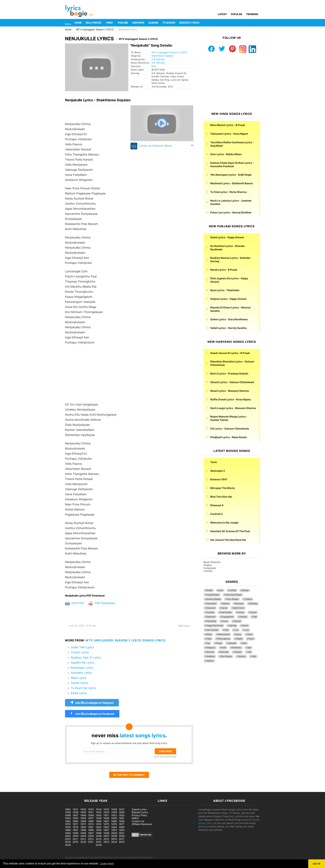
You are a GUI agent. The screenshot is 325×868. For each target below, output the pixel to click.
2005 (91, 835)
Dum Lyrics (226, 154)
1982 (98, 827)
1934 (99, 809)
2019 (75, 841)
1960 (114, 818)
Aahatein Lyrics (81, 672)
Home (78, 22)
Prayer (219, 643)
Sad (249, 647)
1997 (91, 833)
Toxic (213, 462)
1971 (75, 824)
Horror (245, 625)
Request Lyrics (189, 22)
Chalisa (248, 599)
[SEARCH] (258, 22)
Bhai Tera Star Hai (221, 496)
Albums (153, 22)
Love (246, 630)
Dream (253, 612)
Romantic (236, 647)
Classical (211, 608)
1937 (121, 809)
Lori (236, 630)
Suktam (210, 661)
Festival (243, 617)
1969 (122, 821)
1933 (91, 809)
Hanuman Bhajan (233, 595)
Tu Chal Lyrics (228, 192)
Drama (241, 612)
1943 (106, 812)
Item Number (212, 630)
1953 (122, 815)
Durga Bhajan (213, 595)
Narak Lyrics (223, 269)
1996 (83, 833)
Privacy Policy (139, 815)
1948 (83, 815)
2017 (121, 839)
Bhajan (245, 590)
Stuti (254, 656)
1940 (83, 812)
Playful (239, 639)
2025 (122, 841)
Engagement (227, 617)
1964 (83, 821)
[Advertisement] (97, 375)
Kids (226, 630)
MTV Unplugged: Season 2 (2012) (169, 52)
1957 (91, 818)
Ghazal (237, 621)
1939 (75, 812)
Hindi (109, 22)
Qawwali (232, 643)
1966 (99, 821)
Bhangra (239, 603)
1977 (121, 824)
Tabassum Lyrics (229, 133)
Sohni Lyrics (227, 237)
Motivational (224, 634)
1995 (75, 833)
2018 (68, 841)
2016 (114, 839)
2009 (122, 835)
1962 (68, 821)
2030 (99, 844)
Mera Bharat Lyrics (227, 125)
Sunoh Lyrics (79, 683)
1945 (122, 812)
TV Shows (168, 22)
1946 (68, 815)
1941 (90, 812)
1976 (114, 824)
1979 (75, 827)
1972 (83, 824)
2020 (83, 841)
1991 (106, 830)
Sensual (210, 652)
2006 (99, 835)
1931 (75, 809)
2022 (98, 841)
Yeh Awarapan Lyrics (231, 174)
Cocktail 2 (216, 514)
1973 (91, 824)
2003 (76, 835)
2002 (68, 835)
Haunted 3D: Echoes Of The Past (230, 531)
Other (249, 634)
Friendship (211, 621)
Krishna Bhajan (214, 599)
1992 (114, 830)
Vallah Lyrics (228, 328)
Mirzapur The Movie (222, 488)
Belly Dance (238, 608)
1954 (68, 818)
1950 (99, 815)
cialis (16, 790)
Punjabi (123, 22)
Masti (209, 634)
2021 (90, 841)
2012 (83, 839)
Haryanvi (138, 22)
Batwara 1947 (218, 479)
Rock (223, 647)
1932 (83, 809)
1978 (68, 827)
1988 (83, 830)
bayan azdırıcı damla (31, 790)
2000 (114, 833)
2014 (98, 839)
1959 (106, 818)
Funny (225, 621)
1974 (98, 824)
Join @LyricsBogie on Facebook (94, 713)
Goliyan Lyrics (228, 298)
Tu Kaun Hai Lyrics (83, 688)
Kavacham (211, 603)
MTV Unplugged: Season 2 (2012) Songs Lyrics (125, 640)
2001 (121, 833)
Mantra (226, 603)
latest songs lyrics (142, 735)
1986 (68, 830)
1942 (98, 812)
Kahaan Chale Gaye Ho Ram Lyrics (232, 164)
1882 (68, 809)
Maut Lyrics (78, 677)
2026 (68, 844)
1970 (68, 824)
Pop (208, 643)
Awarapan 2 (217, 470)
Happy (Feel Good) (215, 625)
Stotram (242, 656)
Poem (251, 639)
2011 (75, 839)
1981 (90, 827)
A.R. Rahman (158, 59)
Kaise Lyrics (79, 693)
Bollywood (93, 22)
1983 (106, 827)
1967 (106, 821)
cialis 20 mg (6, 790)
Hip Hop (232, 625)
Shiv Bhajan (226, 656)
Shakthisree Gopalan (162, 55)
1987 (75, 830)
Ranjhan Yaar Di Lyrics (86, 657)
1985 (122, 827)
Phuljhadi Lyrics (228, 437)
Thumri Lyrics (80, 652)
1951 (106, 815)
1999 (106, 833)
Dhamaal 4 (216, 505)
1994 (68, 833)
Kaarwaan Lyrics (82, 667)
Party (209, 639)
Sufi (249, 652)
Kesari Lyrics (229, 390)
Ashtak (232, 590)
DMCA (135, 818)
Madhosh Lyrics (231, 183)
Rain (244, 643)
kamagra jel (60, 790)
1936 (114, 809)
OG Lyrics (229, 428)
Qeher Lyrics (229, 319)
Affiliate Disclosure (142, 824)
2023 (106, 841)
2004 (83, 835)
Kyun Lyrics (225, 290)
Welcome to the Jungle (224, 522)
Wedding (211, 656)
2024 (114, 841)
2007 (106, 835)
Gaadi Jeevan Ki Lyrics (230, 353)
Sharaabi (224, 652)
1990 (99, 830)
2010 (68, 839)
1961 (121, 818)
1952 (114, 815)
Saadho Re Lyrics (82, 662)
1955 (75, 818)
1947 (75, 815)
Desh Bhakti (226, 612)
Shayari (238, 652)
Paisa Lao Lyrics (231, 212)
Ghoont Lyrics (232, 382)
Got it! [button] (316, 863)
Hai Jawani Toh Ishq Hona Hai (228, 539)
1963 (75, 821)
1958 (99, 818)
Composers (209, 568)
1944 (114, 812)
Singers (207, 564)
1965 (91, 821)
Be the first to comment (129, 774)
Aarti (221, 590)
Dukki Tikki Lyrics (82, 647)
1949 (91, 815)
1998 (99, 833)
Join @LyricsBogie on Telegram (94, 702)
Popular (236, 14)
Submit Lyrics (139, 809)
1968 (114, 821)
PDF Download (104, 603)
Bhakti (209, 590)
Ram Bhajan (233, 599)
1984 (114, 827)
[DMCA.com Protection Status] (142, 835)
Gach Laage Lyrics (233, 408)
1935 (106, 809)
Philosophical (224, 639)
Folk (153, 66)
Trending (252, 14)
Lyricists (207, 570)
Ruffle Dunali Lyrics (230, 399)
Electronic (211, 617)
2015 (106, 839)
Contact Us (138, 821)
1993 (122, 830)
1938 (68, 812)
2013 (91, 839)
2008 (114, 835)
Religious (211, 647)
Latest (222, 14)
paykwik (48, 790)
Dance (224, 608)
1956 (83, 818)
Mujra (238, 634)
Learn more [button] (107, 863)
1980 (83, 827)
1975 (106, 824)
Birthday (253, 603)
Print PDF (77, 603)
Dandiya (210, 612)
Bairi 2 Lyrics (229, 373)
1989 (91, 830)
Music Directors (212, 562)
